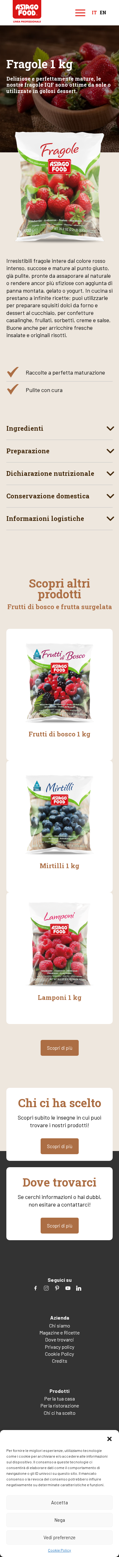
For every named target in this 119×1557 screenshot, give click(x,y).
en (103, 13)
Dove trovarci (59, 1339)
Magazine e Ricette (59, 1332)
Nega (59, 1520)
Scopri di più (59, 1048)
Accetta (59, 1502)
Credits (59, 1361)
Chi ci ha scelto (60, 1413)
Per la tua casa (59, 1398)
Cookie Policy (59, 1550)
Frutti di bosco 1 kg (59, 734)
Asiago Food (27, 11)
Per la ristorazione (59, 1405)
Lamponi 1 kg (60, 997)
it (94, 13)
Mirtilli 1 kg (59, 866)
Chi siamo (59, 1325)
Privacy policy (59, 1347)
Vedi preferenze (59, 1537)
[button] (109, 1438)
